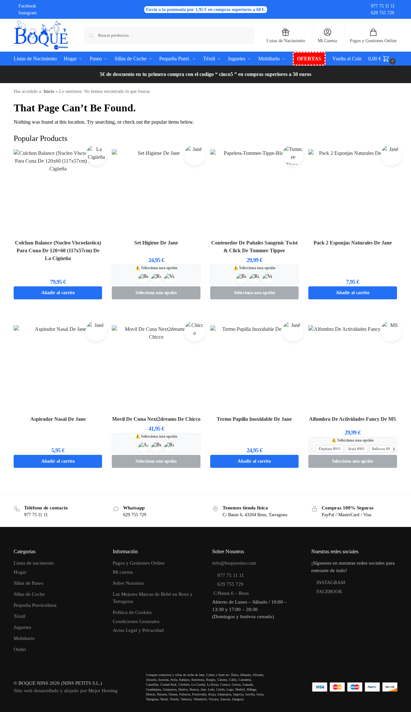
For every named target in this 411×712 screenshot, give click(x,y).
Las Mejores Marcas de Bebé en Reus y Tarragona (153, 598)
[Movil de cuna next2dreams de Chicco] (156, 369)
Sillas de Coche (29, 594)
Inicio (49, 91)
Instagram (28, 12)
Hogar (20, 572)
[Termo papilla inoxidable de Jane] (254, 369)
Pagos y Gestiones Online (373, 40)
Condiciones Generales (136, 621)
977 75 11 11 (383, 6)
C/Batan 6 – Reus (230, 593)
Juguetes (22, 627)
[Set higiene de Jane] (156, 193)
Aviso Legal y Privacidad (138, 630)
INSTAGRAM (330, 582)
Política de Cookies (132, 612)
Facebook (27, 6)
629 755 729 (382, 12)
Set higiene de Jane (156, 242)
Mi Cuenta (327, 40)
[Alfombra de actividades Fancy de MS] (352, 369)
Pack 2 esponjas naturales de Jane (353, 242)
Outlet (20, 649)
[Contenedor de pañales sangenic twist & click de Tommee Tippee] (254, 193)
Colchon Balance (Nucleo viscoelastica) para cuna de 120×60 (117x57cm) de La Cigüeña (58, 250)
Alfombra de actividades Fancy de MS (352, 419)
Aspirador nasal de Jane (58, 419)
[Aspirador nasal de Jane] (58, 369)
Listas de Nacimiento (285, 40)
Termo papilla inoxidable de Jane (254, 419)
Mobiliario (24, 638)
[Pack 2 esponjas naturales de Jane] (352, 193)
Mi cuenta (123, 572)
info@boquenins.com (234, 563)
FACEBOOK (329, 591)
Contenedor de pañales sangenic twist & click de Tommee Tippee (254, 246)
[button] (382, 59)
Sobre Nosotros (128, 583)
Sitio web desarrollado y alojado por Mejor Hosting (66, 690)
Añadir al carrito (58, 292)
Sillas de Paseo (29, 583)
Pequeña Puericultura (35, 605)
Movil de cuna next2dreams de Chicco (156, 419)
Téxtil (19, 616)
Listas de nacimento (34, 563)
